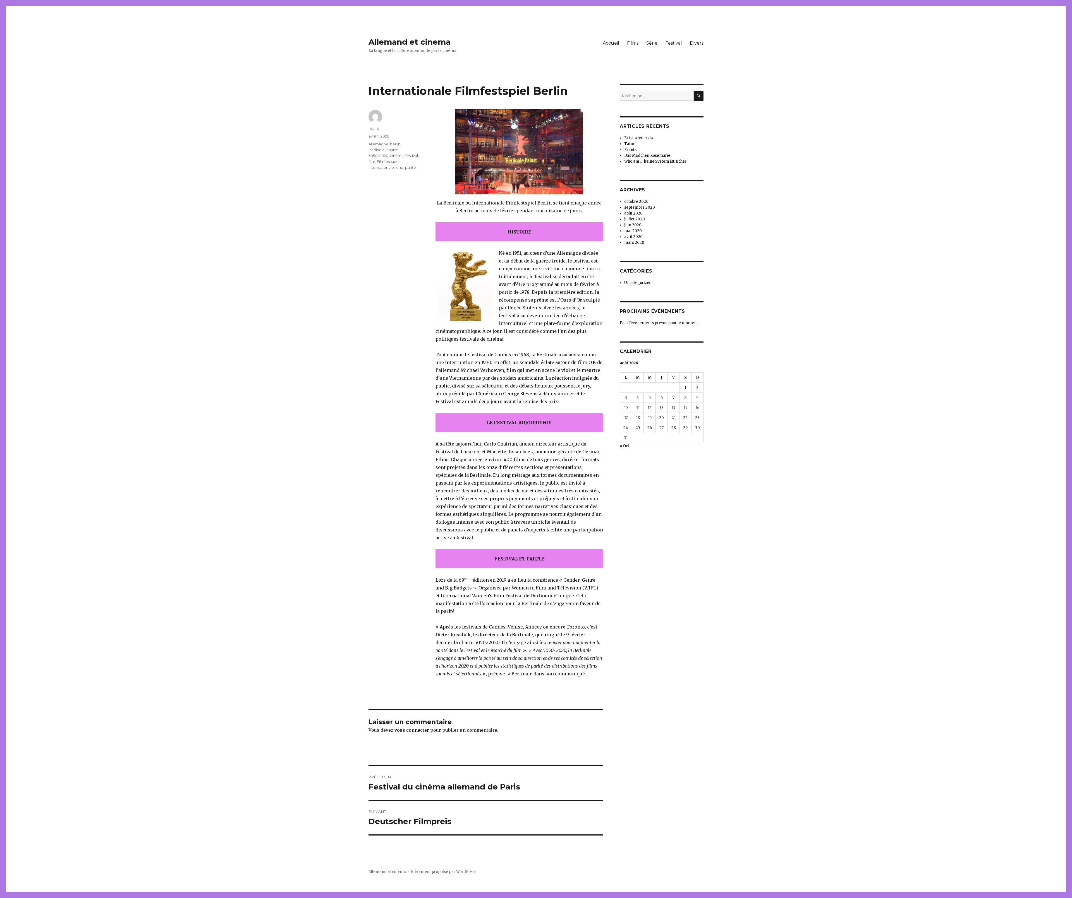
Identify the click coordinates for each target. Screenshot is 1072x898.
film (371, 161)
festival (411, 155)
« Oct (624, 446)
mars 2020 (634, 242)
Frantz (630, 149)
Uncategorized (638, 282)
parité (410, 167)
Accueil (611, 43)
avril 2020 (633, 236)
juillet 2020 (634, 219)
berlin (395, 144)
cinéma (397, 155)
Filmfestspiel (388, 161)
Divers (697, 43)
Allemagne (378, 144)
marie (373, 128)
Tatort (630, 143)
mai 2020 (633, 230)
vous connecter (411, 730)
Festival (673, 43)
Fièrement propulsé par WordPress (443, 871)
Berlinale (376, 150)
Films (632, 43)
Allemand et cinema (409, 42)
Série (651, 43)
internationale (381, 167)
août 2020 (633, 213)
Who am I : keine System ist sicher (655, 161)
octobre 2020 (636, 201)
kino (399, 167)
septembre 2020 (639, 207)
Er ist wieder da (638, 138)
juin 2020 (633, 225)
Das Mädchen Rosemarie (647, 155)
